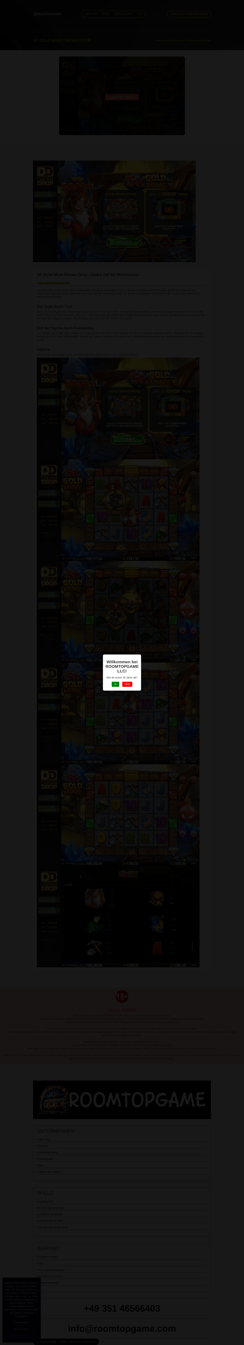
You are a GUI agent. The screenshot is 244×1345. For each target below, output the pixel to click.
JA (115, 684)
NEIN (127, 684)
